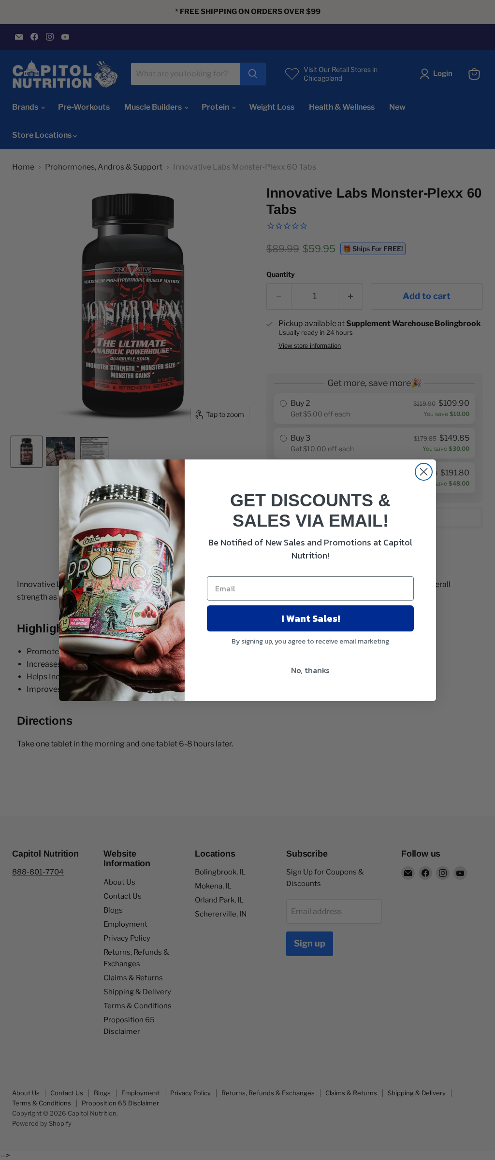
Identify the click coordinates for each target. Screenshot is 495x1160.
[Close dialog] (423, 471)
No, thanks (310, 670)
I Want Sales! (310, 618)
